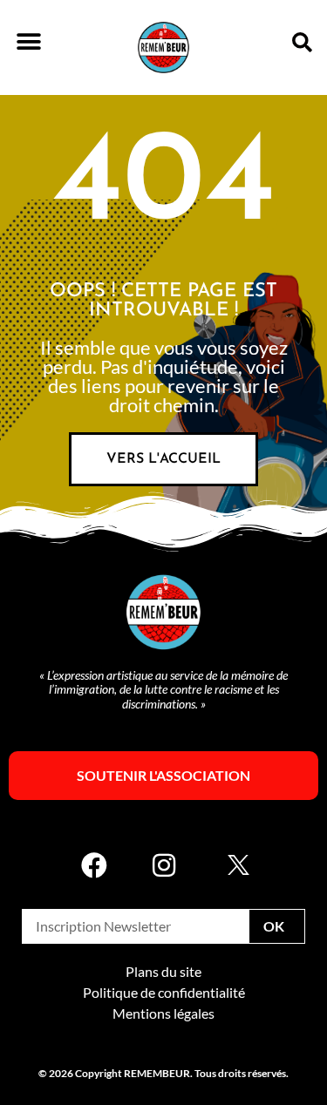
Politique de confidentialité (164, 992)
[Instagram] (164, 865)
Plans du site (163, 971)
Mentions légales (163, 1013)
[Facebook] (94, 865)
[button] (28, 41)
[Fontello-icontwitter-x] (234, 865)
